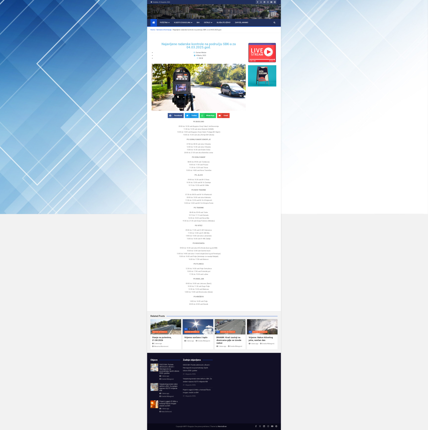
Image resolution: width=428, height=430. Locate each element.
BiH (198, 23)
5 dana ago (254, 343)
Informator (192, 329)
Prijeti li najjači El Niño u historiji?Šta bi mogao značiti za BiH (168, 403)
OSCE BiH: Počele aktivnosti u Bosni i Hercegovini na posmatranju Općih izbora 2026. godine (169, 369)
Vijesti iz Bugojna (182, 23)
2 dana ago (158, 343)
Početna (164, 23)
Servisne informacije (160, 332)
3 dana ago (190, 341)
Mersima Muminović (161, 346)
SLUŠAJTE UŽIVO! (223, 23)
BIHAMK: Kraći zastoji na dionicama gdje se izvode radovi (228, 340)
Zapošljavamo (241, 23)
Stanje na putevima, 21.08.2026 (161, 338)
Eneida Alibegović (204, 341)
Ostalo (207, 23)
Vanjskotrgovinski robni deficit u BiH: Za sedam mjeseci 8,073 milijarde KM (168, 387)
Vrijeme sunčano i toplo (195, 337)
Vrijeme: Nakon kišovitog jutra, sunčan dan (261, 338)
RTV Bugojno (163, 11)
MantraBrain (222, 426)
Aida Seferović (166, 411)
